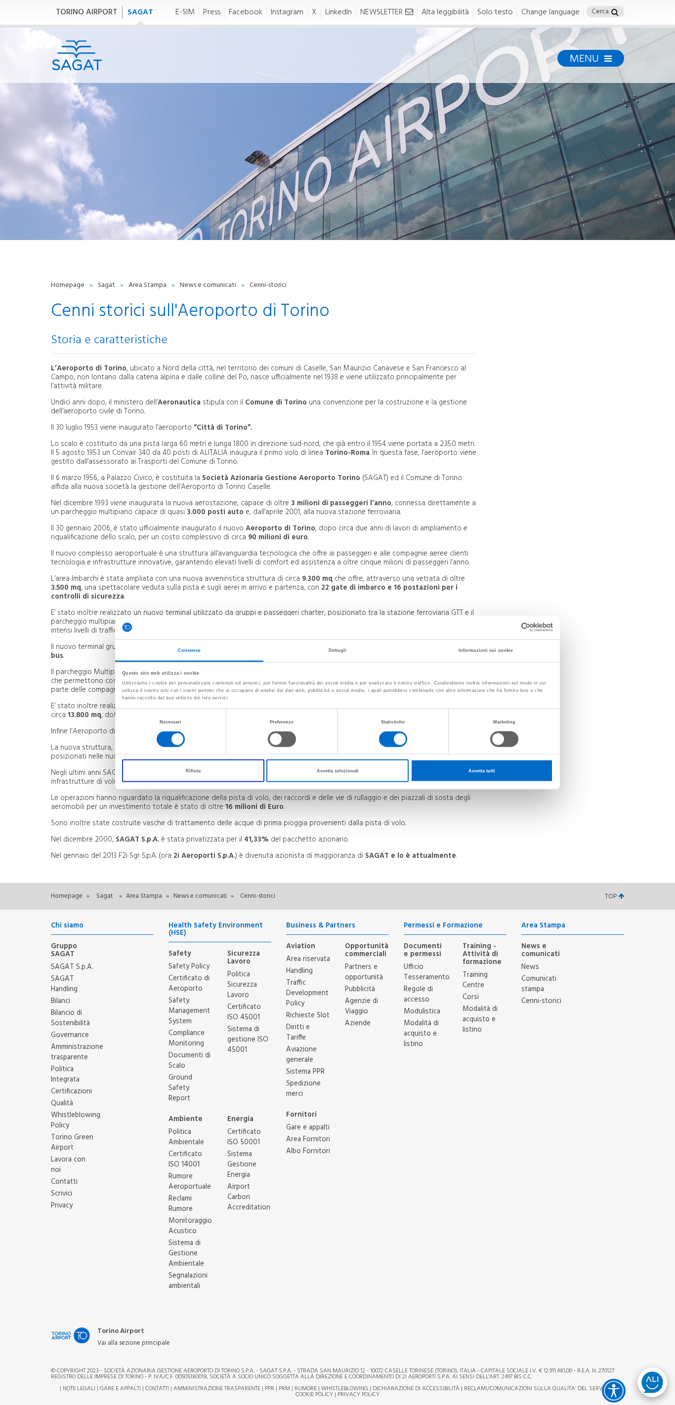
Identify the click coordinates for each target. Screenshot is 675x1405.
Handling (299, 971)
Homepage (68, 285)
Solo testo (495, 12)
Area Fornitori (308, 1139)
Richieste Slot (308, 1015)
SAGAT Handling (64, 984)
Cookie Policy (314, 1395)
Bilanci (60, 1001)
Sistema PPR (305, 1072)
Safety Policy (189, 966)
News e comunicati (209, 285)
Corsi (471, 997)
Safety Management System (189, 1011)
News (530, 967)
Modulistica (422, 1011)
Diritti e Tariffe (298, 1032)
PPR (269, 1389)
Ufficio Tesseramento (427, 972)
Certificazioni (71, 1091)
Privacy (62, 1205)
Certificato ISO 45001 (244, 1012)
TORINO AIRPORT (86, 12)
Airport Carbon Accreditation (248, 1197)
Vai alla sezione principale (133, 1343)
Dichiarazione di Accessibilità (416, 1389)
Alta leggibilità (445, 12)
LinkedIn (338, 12)
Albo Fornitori (308, 1151)
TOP (611, 896)
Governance (70, 1035)
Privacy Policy (359, 1395)
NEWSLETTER (381, 12)
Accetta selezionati (338, 770)
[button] (615, 13)
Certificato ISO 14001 (185, 1159)
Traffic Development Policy (307, 993)
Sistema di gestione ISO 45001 (247, 1039)
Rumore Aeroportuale (190, 1181)
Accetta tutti (481, 770)
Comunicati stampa (538, 984)
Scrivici (61, 1194)
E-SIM (185, 12)
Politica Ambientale (186, 1137)
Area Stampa (148, 285)
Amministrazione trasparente (77, 1052)
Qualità (62, 1103)
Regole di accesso (418, 994)
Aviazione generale (301, 1055)
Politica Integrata (65, 1074)
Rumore (306, 1389)
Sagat (107, 285)
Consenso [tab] (189, 649)
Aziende (358, 1023)
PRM (284, 1389)
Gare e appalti (308, 1127)
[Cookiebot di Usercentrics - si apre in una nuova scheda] (509, 627)
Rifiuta (193, 770)
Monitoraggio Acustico (190, 1226)
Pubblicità (360, 989)
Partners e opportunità (364, 972)
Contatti (64, 1182)
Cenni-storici (541, 1001)
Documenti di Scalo (190, 1060)
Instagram (287, 12)
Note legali (79, 1389)
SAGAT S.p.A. (72, 967)
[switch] (282, 739)
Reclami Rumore (181, 1204)
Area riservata (308, 959)
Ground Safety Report (180, 1088)
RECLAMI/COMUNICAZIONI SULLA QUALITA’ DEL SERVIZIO (539, 1389)
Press (211, 12)
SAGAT (140, 12)
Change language (550, 12)
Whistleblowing (344, 1389)
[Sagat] (77, 55)
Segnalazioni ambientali (188, 1281)
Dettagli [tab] (337, 649)
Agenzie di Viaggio (361, 1006)
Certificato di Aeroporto (189, 983)
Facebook (245, 12)
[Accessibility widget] (614, 1391)
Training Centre (475, 980)
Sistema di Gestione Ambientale (186, 1253)
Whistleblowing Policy (75, 1120)
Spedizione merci (303, 1089)
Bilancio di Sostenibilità (70, 1018)
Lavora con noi (68, 1165)
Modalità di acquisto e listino (421, 1033)
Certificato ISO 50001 (244, 1137)
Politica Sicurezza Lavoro (242, 984)
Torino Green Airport (72, 1142)
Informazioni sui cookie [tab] (486, 649)
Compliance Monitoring (187, 1038)
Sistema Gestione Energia (241, 1164)
